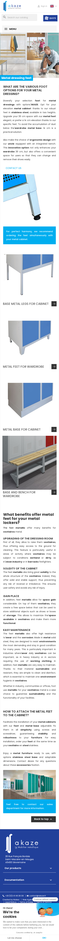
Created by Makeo (11, 900)
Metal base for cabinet (22, 430)
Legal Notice (10, 902)
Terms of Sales (26, 902)
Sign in (42, 6)
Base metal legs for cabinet (26, 304)
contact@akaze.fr (37, 896)
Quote (52, 18)
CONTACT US (13, 168)
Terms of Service (43, 902)
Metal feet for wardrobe (23, 367)
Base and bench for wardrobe (19, 494)
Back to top (43, 819)
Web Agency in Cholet (33, 900)
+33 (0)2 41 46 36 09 (14, 896)
